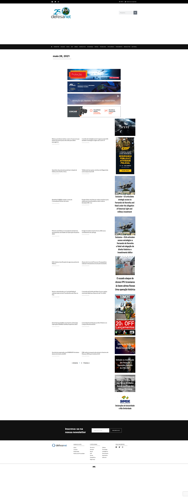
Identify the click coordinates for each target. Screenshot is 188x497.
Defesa (96, 46)
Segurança (90, 46)
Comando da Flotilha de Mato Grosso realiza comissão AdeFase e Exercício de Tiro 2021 (94, 292)
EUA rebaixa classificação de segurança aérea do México (65, 262)
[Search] (135, 13)
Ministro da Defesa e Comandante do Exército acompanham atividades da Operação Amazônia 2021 (65, 232)
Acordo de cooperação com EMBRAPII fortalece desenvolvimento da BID (65, 353)
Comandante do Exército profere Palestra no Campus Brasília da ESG (94, 323)
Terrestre (56, 46)
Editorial (134, 46)
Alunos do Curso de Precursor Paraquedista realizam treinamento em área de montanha (94, 262)
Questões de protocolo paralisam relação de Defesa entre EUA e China (64, 170)
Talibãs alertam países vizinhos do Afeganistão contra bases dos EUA (95, 170)
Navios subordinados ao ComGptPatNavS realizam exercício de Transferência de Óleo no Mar (65, 293)
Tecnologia (103, 46)
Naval (68, 46)
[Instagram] (58, 1)
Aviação (63, 46)
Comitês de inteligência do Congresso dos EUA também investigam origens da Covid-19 (95, 139)
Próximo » (86, 363)
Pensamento (119, 46)
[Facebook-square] (52, 1)
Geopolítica (82, 46)
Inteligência (111, 46)
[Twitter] (55, 1)
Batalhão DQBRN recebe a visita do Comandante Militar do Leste (62, 200)
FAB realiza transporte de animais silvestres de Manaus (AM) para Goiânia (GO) (95, 353)
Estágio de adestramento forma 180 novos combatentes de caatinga (94, 231)
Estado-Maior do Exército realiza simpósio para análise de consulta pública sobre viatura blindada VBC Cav (95, 201)
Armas (76, 46)
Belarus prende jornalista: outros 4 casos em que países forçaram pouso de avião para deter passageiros (65, 140)
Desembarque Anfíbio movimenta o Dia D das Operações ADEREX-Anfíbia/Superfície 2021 (65, 323)
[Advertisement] (94, 29)
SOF (72, 46)
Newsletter (127, 46)
